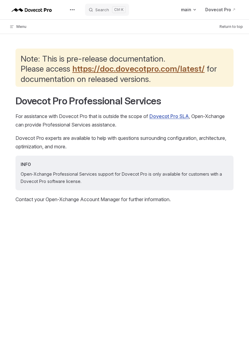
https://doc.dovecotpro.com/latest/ (138, 68)
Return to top (231, 26)
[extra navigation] (72, 9)
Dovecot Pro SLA (169, 116)
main (186, 9)
